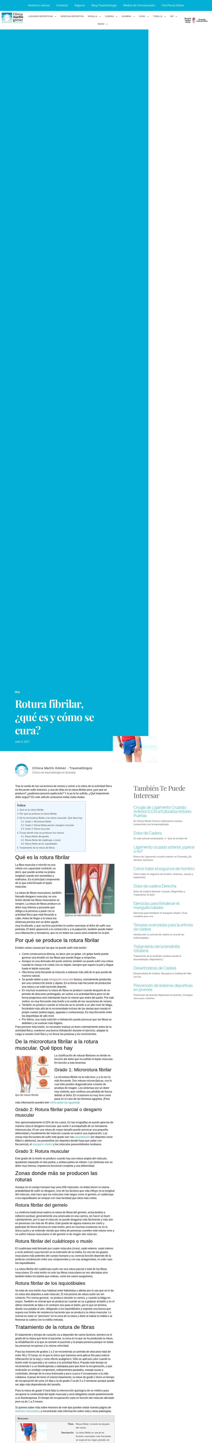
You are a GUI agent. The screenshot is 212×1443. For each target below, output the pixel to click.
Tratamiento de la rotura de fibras (37, 847)
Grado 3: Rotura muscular (37, 829)
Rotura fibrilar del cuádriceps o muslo (43, 840)
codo (142, 16)
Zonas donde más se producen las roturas (42, 832)
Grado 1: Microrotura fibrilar (38, 821)
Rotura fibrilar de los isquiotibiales (41, 844)
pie (172, 16)
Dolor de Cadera (147, 833)
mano (101, 24)
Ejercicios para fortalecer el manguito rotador (156, 905)
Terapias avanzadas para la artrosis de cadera (163, 927)
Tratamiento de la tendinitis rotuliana (156, 948)
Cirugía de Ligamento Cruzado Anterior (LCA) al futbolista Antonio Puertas (162, 811)
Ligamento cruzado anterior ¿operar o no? (163, 849)
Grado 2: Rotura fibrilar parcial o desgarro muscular (49, 825)
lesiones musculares (27, 1411)
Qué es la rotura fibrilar (32, 809)
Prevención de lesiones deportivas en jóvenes (163, 987)
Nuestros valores (39, 5)
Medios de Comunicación (139, 5)
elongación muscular (61, 979)
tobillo (157, 16)
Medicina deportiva (72, 16)
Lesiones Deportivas (40, 16)
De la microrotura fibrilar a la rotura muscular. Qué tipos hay (51, 818)
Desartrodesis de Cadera (154, 968)
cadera (109, 16)
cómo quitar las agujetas (64, 1102)
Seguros (80, 5)
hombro (126, 16)
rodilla (92, 16)
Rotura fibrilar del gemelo (37, 836)
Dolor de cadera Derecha (154, 886)
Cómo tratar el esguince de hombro (163, 868)
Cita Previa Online (173, 5)
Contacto (62, 5)
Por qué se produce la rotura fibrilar (38, 813)
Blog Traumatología (104, 5)
